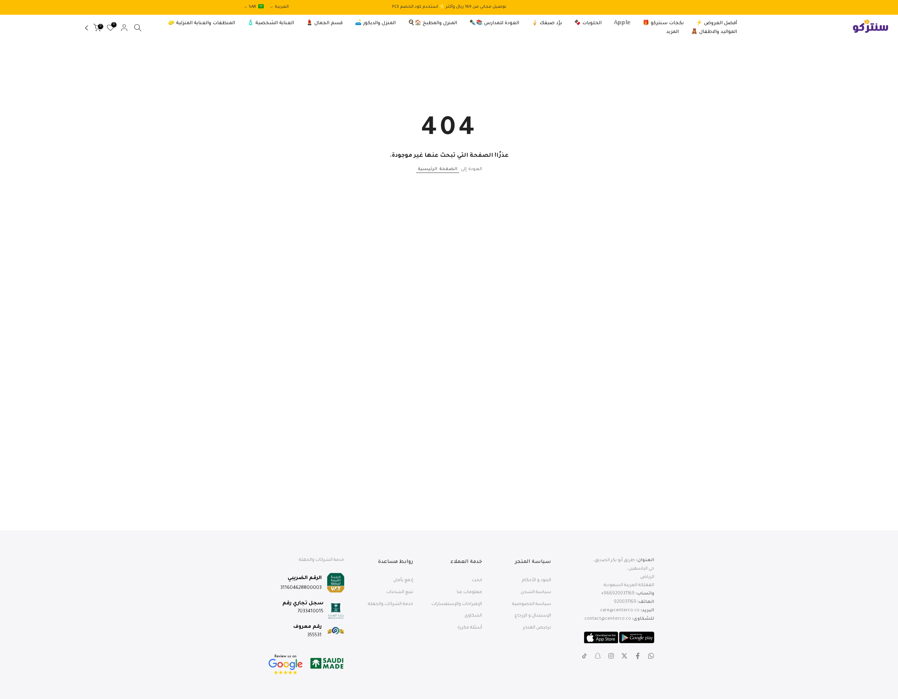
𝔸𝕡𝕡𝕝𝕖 (622, 23)
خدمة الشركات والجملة (390, 603)
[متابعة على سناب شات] (598, 656)
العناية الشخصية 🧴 (270, 23)
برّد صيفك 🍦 (546, 23)
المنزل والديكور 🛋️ (375, 23)
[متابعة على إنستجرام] (611, 656)
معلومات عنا (469, 592)
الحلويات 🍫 (588, 23)
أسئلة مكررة (469, 627)
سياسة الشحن (536, 592)
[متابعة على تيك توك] (584, 656)
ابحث (477, 580)
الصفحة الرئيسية (437, 169)
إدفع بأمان (403, 580)
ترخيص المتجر (537, 627)
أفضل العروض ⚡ (716, 23)
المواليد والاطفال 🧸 (714, 32)
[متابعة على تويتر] (624, 656)
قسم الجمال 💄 (324, 23)
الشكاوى (473, 615)
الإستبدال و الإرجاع (533, 615)
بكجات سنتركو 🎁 (663, 23)
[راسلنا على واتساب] (651, 656)
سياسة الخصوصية (531, 603)
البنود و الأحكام (536, 580)
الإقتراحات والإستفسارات (456, 603)
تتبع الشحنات (399, 592)
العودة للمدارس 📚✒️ (494, 23)
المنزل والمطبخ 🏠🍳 (432, 23)
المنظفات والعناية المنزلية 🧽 (201, 23)
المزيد (672, 32)
